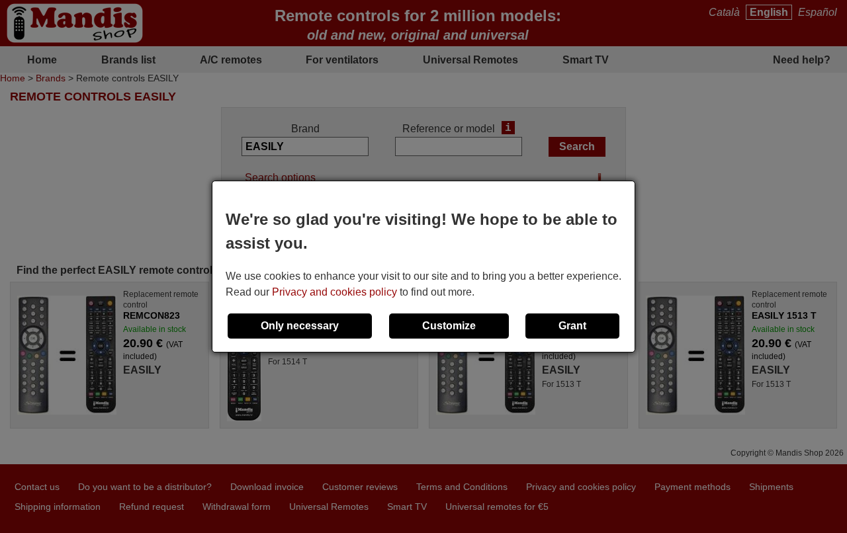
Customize (449, 325)
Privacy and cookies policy (334, 292)
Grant (572, 325)
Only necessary (300, 325)
